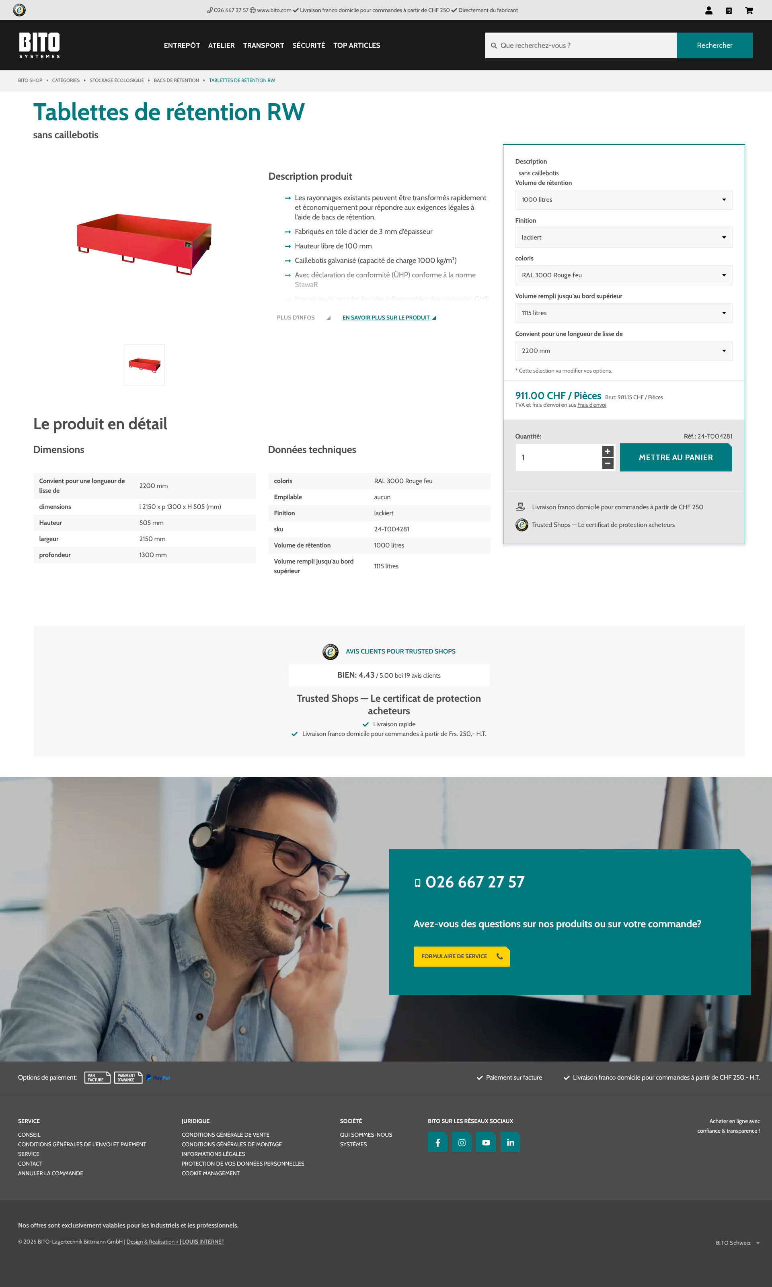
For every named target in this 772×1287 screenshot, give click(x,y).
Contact (30, 1163)
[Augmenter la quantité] (608, 451)
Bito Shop (30, 80)
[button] (749, 10)
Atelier (221, 45)
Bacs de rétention (176, 80)
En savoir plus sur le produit (386, 317)
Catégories (66, 80)
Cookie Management (211, 1173)
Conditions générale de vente (225, 1134)
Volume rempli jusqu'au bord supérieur (568, 296)
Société (351, 1121)
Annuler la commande (50, 1173)
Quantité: (528, 436)
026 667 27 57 (231, 10)
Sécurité (308, 45)
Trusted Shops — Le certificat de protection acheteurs (603, 525)
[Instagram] (460, 1142)
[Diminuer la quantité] (608, 463)
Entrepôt (182, 45)
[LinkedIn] (509, 1142)
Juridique (195, 1121)
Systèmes (353, 1144)
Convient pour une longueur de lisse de (569, 334)
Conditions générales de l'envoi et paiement (82, 1144)
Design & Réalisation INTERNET (175, 1241)
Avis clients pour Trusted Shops (401, 651)
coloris (524, 258)
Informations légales (213, 1154)
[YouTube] (484, 1142)
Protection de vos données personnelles (243, 1163)
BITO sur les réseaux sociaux (470, 1121)
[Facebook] (436, 1142)
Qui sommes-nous (366, 1134)
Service (29, 1121)
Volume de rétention (543, 182)
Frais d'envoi (591, 405)
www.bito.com (274, 10)
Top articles (356, 45)
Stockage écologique (117, 80)
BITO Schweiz (733, 1243)
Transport (263, 45)
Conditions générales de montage (232, 1144)
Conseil (29, 1134)
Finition (525, 220)
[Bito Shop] (39, 45)
